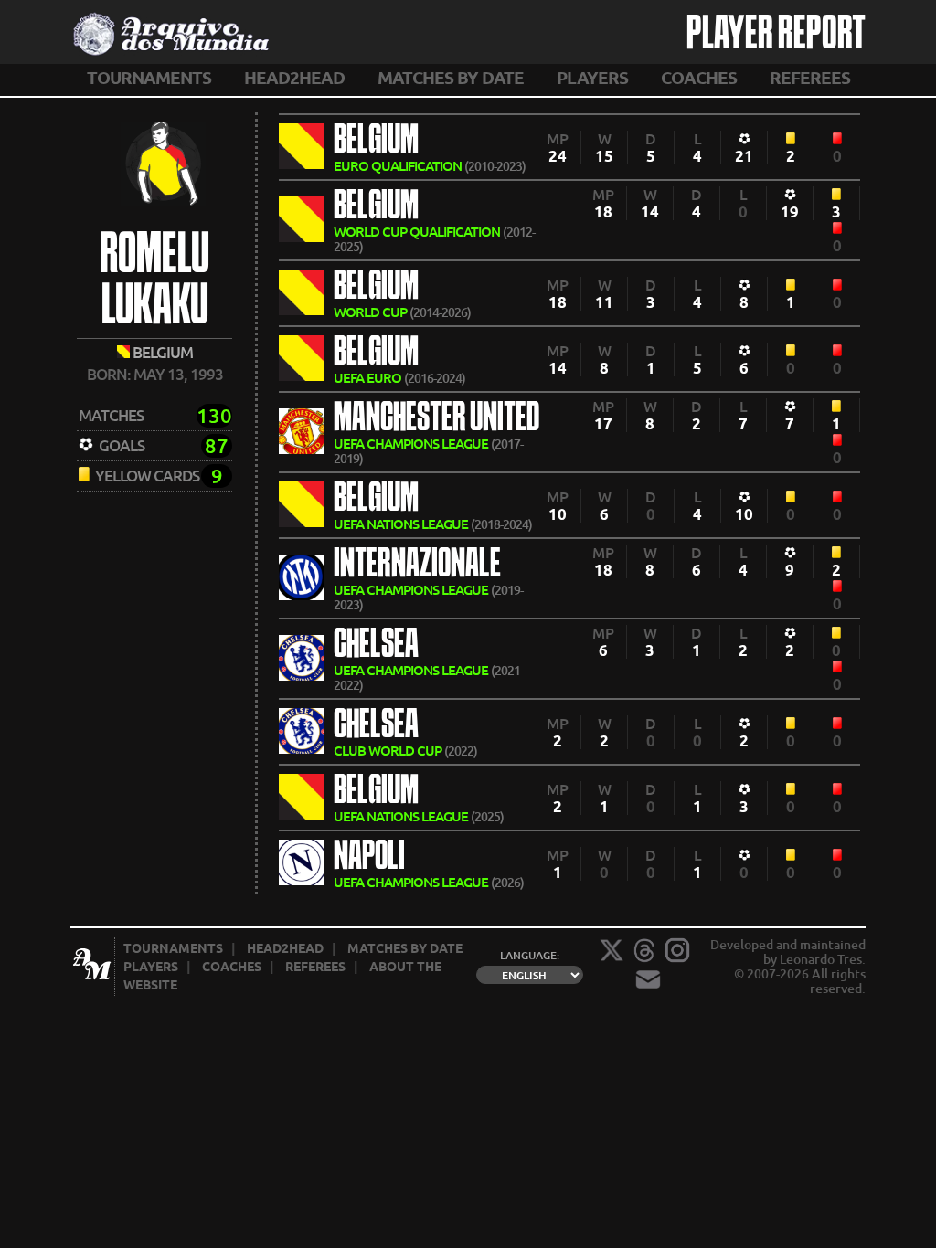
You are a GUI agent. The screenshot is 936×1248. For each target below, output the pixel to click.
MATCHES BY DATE (451, 78)
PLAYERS (592, 78)
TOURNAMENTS (149, 78)
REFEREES (810, 78)
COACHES (699, 78)
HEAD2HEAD (294, 78)
